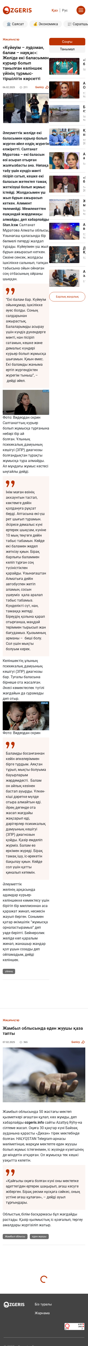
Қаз (55, 10)
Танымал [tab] (67, 49)
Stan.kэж (10, 225)
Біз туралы (43, 1304)
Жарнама (42, 1313)
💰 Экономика (45, 24)
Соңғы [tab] (67, 42)
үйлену (9, 971)
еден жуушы (39, 1236)
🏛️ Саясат (15, 24)
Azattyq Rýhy (66, 1122)
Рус (65, 10)
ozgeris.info (34, 1122)
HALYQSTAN (26, 1139)
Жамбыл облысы (15, 1236)
